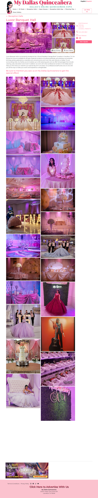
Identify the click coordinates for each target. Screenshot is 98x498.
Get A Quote (84, 41)
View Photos (56, 50)
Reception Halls (32, 9)
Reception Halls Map (56, 9)
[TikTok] (35, 483)
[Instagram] (31, 483)
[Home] (9, 7)
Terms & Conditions (13, 483)
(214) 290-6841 (82, 32)
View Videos (69, 50)
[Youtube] (38, 483)
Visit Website (82, 35)
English (83, 1)
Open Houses (43, 9)
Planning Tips (69, 9)
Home (15, 9)
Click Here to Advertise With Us (49, 486)
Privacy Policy (25, 483)
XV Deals (21, 9)
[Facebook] (33, 483)
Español (89, 1)
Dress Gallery (17, 12)
